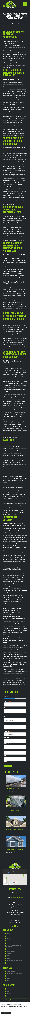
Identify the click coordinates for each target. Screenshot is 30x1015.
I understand (6, 1012)
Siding (8, 956)
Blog (8, 936)
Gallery (9, 940)
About (8, 933)
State (5, 755)
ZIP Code (6, 762)
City (5, 750)
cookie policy (16, 1008)
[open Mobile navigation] (25, 4)
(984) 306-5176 (17, 892)
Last (5, 713)
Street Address (8, 737)
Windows (9, 963)
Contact (9, 938)
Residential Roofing (12, 951)
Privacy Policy (10, 949)
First (5, 707)
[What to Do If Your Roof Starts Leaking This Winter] (16, 781)
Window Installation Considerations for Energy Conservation (14, 424)
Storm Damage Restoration (14, 960)
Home (8, 988)
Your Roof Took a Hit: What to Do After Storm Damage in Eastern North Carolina (15, 830)
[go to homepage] (13, 4)
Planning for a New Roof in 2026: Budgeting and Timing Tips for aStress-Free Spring (15, 809)
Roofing (9, 953)
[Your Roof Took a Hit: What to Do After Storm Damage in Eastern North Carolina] (16, 821)
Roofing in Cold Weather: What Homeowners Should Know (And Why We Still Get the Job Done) (15, 850)
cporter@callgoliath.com (16, 897)
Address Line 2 (8, 743)
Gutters (9, 943)
